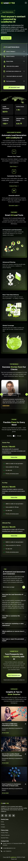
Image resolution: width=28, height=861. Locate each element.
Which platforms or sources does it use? (13, 632)
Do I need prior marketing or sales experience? (13, 624)
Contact (3, 827)
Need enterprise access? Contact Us (14, 680)
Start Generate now (14, 675)
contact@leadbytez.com (9, 848)
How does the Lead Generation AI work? (12, 595)
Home (2, 821)
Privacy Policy (4, 832)
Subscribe (14, 457)
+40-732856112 (7, 851)
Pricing (2, 824)
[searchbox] (13, 71)
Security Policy (4, 837)
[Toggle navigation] (26, 3)
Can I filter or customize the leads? (11, 616)
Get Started (6, 38)
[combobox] (14, 71)
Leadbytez (13, 857)
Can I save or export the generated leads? (13, 640)
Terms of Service (5, 835)
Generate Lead (15, 87)
